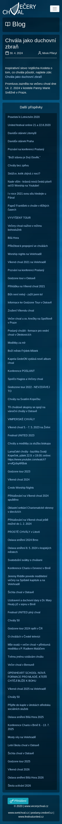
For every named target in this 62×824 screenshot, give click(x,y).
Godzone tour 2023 (19, 471)
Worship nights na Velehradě (25, 254)
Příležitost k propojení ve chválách (28, 246)
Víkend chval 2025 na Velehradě (27, 688)
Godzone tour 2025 (19, 761)
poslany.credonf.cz (42, 812)
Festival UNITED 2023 (21, 435)
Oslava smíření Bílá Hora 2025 (26, 717)
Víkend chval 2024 (19, 479)
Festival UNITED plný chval (24, 612)
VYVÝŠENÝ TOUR (19, 217)
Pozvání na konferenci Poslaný (26, 149)
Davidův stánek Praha (21, 141)
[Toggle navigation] (54, 8)
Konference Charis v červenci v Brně (29, 568)
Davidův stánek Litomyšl (22, 133)
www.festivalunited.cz (31, 816)
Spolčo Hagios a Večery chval (25, 379)
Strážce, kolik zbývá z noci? (24, 173)
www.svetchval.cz (18, 812)
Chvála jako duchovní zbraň (23, 76)
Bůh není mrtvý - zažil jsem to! (25, 294)
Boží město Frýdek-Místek (23, 350)
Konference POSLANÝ (21, 371)
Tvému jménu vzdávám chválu (25, 656)
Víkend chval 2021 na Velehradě (27, 262)
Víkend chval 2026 (19, 769)
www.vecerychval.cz (36, 806)
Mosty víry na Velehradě (22, 737)
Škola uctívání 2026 (19, 785)
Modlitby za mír (16, 342)
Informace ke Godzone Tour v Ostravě (30, 302)
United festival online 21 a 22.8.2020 (29, 125)
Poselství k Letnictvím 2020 (24, 117)
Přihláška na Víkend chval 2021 (26, 286)
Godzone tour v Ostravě (21, 278)
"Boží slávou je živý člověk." (24, 157)
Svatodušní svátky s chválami (25, 560)
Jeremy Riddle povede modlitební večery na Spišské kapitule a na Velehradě (27, 580)
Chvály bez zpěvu (18, 165)
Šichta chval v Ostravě (21, 592)
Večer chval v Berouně (21, 664)
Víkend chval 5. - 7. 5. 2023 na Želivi (29, 427)
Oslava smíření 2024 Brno (23, 540)
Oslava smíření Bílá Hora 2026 (26, 777)
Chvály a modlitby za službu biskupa (29, 443)
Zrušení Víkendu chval (21, 310)
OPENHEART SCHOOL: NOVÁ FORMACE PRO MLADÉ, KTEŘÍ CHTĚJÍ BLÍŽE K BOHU (27, 676)
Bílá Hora (13, 237)
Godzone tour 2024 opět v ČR (25, 628)
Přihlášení (20, 800)
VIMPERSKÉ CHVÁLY (21, 419)
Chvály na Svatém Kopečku (24, 399)
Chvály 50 (14, 620)
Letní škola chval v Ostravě (23, 745)
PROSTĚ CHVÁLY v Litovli (24, 531)
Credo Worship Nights (21, 487)
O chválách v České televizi (24, 636)
